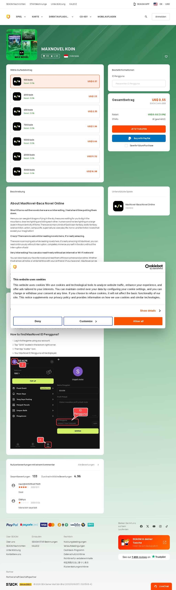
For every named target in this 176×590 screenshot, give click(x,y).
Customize (86, 321)
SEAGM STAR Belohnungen (45, 541)
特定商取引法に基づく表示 (76, 562)
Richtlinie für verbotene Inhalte (78, 558)
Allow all (138, 321)
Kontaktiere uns (13, 554)
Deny (38, 321)
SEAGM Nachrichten (16, 545)
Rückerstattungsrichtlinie (76, 566)
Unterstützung (13, 550)
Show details (148, 310)
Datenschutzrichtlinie (74, 554)
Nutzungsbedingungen (75, 541)
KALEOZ (35, 545)
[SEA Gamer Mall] (8, 17)
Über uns (10, 541)
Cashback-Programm (74, 550)
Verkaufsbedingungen (74, 545)
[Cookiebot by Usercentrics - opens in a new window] (148, 266)
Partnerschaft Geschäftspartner (21, 577)
